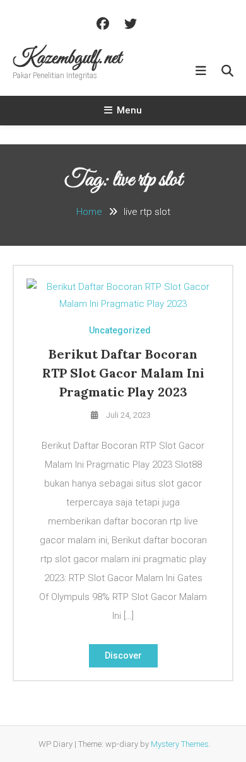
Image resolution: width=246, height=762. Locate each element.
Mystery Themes (180, 744)
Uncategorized (120, 330)
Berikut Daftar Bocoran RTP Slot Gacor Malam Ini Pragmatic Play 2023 (123, 373)
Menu (129, 110)
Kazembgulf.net (67, 58)
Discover (123, 655)
